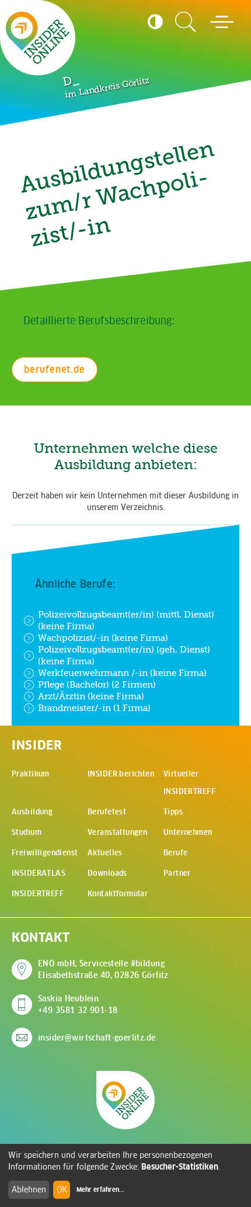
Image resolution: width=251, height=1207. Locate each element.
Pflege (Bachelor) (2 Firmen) (97, 684)
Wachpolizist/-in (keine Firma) (103, 638)
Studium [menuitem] (26, 832)
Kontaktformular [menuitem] (118, 893)
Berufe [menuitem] (175, 852)
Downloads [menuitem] (107, 873)
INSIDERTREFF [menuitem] (38, 893)
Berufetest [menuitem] (107, 811)
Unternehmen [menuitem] (187, 832)
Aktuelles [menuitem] (105, 852)
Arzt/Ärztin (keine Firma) (91, 696)
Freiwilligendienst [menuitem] (45, 852)
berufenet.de (54, 369)
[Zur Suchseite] (185, 22)
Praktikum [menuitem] (31, 773)
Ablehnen (29, 1189)
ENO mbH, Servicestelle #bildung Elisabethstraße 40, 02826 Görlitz (103, 969)
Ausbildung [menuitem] (32, 811)
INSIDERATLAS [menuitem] (38, 873)
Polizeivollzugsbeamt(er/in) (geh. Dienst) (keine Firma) (124, 655)
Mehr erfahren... (100, 1189)
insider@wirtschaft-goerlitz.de (97, 1037)
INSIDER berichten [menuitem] (121, 773)
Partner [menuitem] (177, 873)
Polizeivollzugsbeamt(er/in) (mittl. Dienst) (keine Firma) (126, 620)
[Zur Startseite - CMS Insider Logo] (37, 37)
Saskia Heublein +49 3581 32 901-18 (78, 1004)
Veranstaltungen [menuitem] (117, 832)
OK (62, 1189)
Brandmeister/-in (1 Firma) (94, 708)
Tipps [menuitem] (173, 811)
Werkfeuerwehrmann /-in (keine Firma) (122, 673)
